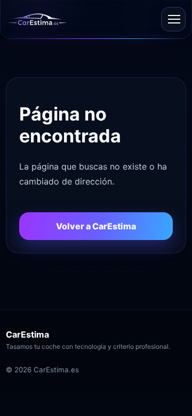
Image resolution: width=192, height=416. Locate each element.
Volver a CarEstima (96, 226)
